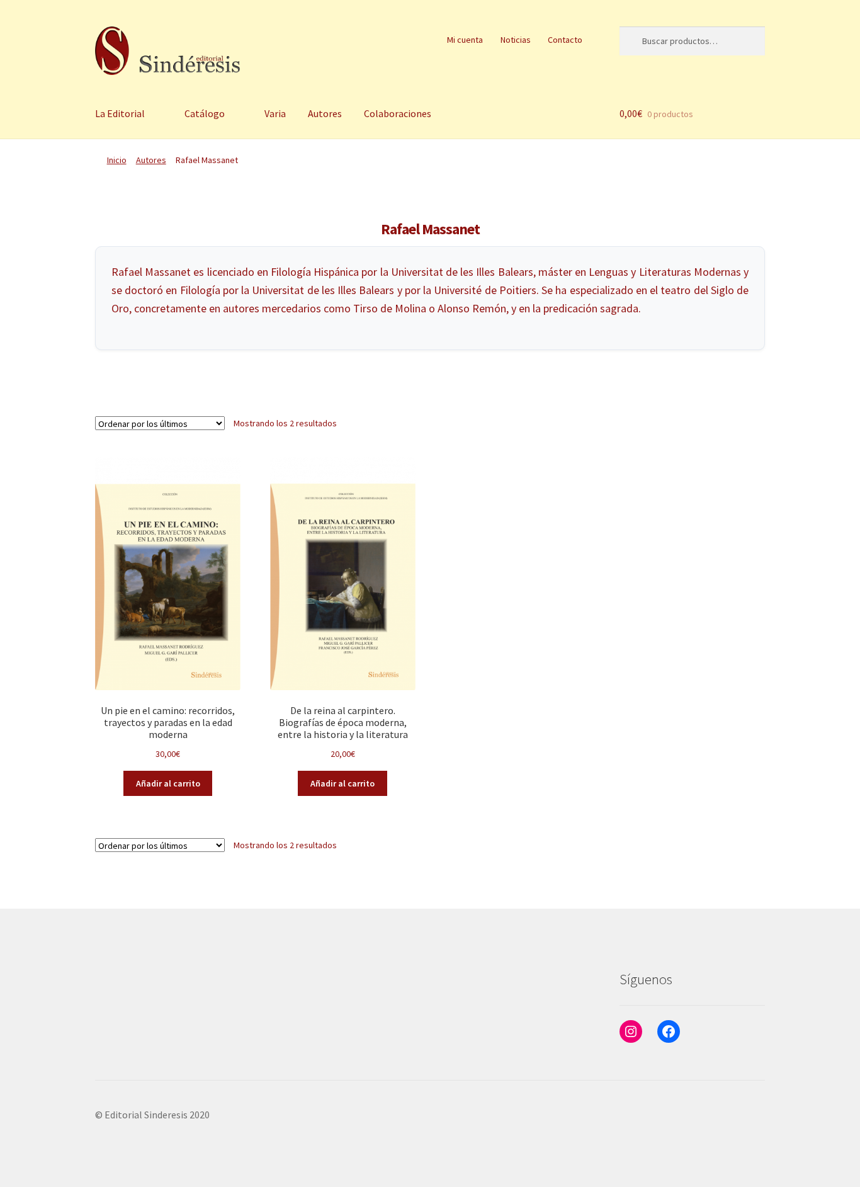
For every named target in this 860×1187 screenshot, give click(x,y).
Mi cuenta (465, 39)
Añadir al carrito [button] (168, 783)
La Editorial (120, 113)
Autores (325, 113)
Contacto (565, 39)
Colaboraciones (397, 113)
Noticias (516, 39)
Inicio (117, 160)
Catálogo (204, 113)
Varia (275, 113)
